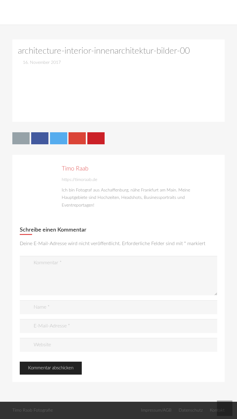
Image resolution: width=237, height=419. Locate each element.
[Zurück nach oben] (224, 408)
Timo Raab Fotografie (32, 410)
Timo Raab (75, 169)
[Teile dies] (39, 138)
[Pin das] (96, 138)
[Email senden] (21, 138)
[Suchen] (229, 12)
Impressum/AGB (156, 410)
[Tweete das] (58, 138)
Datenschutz (191, 410)
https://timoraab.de (79, 179)
